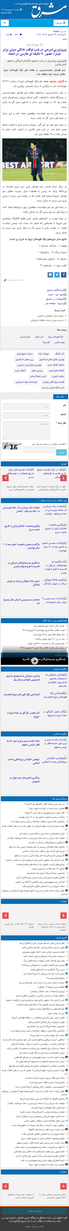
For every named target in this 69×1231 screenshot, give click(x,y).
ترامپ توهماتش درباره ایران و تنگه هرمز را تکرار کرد (42, 833)
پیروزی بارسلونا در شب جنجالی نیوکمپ (47, 991)
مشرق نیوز (41, 9)
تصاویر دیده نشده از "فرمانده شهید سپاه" (46, 808)
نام (64, 405)
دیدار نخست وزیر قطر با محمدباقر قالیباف (46, 1129)
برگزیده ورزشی (60, 669)
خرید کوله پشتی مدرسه (53, 387)
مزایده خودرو (58, 376)
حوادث (64, 901)
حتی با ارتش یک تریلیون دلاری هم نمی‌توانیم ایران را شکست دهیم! (35, 860)
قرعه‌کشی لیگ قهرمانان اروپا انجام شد (22, 694)
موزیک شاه (44, 354)
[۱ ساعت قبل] (50, 1184)
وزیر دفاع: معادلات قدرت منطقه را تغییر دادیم (45, 1121)
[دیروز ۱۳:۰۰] (54, 764)
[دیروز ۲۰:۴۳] (54, 699)
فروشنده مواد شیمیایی (26, 382)
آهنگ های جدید (56, 370)
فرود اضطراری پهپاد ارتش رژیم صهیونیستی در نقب (43, 1160)
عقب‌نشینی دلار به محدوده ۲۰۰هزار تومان (46, 643)
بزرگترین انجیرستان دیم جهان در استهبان (24, 780)
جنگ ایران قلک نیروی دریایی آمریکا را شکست (45, 1078)
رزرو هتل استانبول (24, 359)
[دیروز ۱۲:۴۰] (54, 605)
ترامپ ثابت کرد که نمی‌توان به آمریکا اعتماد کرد (44, 973)
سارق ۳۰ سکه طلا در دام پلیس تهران (48, 868)
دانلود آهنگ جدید (55, 365)
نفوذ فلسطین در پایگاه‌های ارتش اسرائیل (47, 1009)
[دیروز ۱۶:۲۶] (34, 661)
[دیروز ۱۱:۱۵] (54, 718)
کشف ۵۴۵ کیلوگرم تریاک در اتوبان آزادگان (23, 583)
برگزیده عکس (60, 734)
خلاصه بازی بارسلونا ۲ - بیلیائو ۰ (51, 987)
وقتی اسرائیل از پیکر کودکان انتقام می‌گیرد (46, 1022)
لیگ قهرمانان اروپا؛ (34, 44)
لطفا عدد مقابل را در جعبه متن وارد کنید (49, 444)
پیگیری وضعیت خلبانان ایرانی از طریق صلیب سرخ (22, 528)
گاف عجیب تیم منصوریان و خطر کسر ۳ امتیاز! (45, 813)
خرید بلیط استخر (38, 376)
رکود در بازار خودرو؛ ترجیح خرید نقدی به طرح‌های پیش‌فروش (51, 488)
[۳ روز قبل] (50, 476)
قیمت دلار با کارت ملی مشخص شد (49, 626)
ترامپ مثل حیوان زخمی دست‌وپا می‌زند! (47, 1035)
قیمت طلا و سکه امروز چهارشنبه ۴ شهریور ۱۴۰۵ (43, 630)
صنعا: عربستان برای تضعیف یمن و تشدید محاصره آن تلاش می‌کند (36, 1048)
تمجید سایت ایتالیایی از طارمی (51, 316)
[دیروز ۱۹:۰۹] (54, 531)
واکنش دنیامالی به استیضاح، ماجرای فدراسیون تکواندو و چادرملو (23, 678)
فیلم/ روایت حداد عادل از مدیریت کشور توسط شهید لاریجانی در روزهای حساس (34, 892)
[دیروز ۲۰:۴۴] (54, 512)
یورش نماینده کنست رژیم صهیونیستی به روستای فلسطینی (39, 1057)
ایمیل (63, 414)
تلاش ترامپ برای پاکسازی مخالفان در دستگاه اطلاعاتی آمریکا (38, 1017)
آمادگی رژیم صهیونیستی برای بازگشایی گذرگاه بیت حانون (40, 882)
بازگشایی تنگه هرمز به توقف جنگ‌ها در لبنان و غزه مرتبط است (37, 821)
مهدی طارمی (59, 342)
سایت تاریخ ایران (25, 354)
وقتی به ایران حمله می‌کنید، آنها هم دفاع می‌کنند (43, 947)
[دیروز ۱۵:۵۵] (18, 913)
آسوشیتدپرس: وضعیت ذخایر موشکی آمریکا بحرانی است (40, 1087)
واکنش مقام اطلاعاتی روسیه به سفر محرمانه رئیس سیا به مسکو (37, 847)
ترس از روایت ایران (56, 1013)
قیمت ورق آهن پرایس (53, 382)
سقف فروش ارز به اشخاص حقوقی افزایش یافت (43, 886)
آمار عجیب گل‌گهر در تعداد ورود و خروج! (23, 715)
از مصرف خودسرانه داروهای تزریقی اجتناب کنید (44, 956)
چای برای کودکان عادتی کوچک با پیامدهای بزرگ (44, 960)
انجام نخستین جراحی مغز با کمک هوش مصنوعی (43, 952)
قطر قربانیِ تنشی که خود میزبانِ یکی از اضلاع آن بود (42, 943)
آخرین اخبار (61, 938)
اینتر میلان (39, 336)
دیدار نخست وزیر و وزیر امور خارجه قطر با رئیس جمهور (23, 743)
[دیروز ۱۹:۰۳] (54, 746)
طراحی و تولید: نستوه (34, 1226)
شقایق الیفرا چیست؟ (55, 978)
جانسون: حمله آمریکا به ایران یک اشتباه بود (46, 873)
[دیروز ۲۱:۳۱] (54, 681)
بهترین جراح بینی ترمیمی (29, 365)
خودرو (64, 464)
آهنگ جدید (20, 370)
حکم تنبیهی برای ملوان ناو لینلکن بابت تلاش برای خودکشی (39, 1151)
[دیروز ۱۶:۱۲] (54, 549)
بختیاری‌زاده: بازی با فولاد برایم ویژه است (47, 1082)
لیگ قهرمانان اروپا (55, 336)
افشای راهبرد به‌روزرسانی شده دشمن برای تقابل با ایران (40, 877)
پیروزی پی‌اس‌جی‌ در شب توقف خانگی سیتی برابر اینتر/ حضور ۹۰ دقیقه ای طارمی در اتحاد (34, 52)
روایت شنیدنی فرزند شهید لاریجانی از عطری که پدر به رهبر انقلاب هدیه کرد (34, 827)
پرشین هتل (36, 370)
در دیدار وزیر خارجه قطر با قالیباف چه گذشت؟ (44, 804)
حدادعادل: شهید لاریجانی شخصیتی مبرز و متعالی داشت (40, 1116)
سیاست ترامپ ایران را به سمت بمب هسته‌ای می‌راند (42, 982)
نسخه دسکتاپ (34, 1211)
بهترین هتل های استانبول (51, 359)
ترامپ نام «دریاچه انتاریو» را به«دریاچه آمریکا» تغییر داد (40, 1061)
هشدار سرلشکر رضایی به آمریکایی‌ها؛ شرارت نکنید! (42, 1112)
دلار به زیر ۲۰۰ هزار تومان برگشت (50, 639)
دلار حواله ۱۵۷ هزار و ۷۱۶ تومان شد (49, 634)
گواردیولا (46, 342)
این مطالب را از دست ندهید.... (52, 500)
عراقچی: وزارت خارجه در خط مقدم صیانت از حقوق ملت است (38, 1125)
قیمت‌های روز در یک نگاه (55, 620)
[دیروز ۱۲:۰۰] (54, 783)
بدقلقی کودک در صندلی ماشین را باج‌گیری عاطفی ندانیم (40, 995)
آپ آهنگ (59, 354)
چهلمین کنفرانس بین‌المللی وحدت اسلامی (24, 761)
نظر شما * (61, 423)
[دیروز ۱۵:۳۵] (54, 568)
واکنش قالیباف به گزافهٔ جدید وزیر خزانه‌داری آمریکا (42, 1099)
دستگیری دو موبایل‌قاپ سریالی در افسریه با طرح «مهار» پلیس (24, 565)
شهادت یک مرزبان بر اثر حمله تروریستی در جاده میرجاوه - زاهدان (21, 509)
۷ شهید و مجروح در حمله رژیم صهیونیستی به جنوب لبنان (40, 1147)
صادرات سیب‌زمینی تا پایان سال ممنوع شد (22, 601)
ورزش (59, 23)
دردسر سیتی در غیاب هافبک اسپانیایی (47, 320)
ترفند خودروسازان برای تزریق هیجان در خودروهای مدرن (20, 488)
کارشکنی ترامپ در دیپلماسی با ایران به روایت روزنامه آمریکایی (38, 1044)
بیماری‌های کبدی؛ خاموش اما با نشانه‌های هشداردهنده (41, 864)
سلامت (63, 1172)
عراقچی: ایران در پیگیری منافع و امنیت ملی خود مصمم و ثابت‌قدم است (33, 1039)
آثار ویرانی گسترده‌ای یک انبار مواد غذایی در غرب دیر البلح (40, 855)
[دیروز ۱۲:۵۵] (54, 586)
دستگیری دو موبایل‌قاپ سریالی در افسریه (43, 659)
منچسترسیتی (24, 336)
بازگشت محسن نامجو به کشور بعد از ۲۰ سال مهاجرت (21, 546)
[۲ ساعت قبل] (18, 1184)
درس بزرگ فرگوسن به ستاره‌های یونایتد (47, 969)
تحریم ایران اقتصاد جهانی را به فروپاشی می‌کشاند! (43, 965)
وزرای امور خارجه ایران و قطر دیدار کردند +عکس (43, 851)
